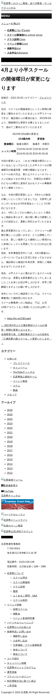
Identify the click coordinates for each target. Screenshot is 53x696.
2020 (10, 437)
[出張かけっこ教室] (12, 525)
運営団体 (12, 672)
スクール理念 (20, 577)
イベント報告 (20, 381)
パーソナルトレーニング (20, 622)
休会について (20, 649)
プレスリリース (21, 363)
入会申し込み (20, 640)
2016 (10, 455)
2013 (10, 468)
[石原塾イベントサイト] (14, 520)
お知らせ (12, 358)
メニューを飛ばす (10, 23)
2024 (10, 419)
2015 (10, 459)
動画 (15, 390)
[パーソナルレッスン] (13, 514)
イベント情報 (14, 604)
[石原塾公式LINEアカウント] (17, 531)
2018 (10, 446)
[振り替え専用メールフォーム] (12, 480)
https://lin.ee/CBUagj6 (19, 318)
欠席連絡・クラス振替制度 (27, 645)
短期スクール (20, 609)
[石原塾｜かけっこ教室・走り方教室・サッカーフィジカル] (26, 8)
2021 (10, 432)
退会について (20, 654)
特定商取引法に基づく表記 (21, 681)
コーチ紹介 (13, 658)
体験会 (16, 614)
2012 (10, 473)
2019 (10, 441)
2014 (10, 464)
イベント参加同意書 (24, 618)
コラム (16, 385)
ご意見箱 (12, 685)
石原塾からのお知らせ (19, 627)
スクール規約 (20, 600)
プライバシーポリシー (19, 676)
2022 (10, 428)
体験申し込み (20, 636)
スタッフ (12, 394)
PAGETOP (7, 537)
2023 (10, 423)
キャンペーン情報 (16, 663)
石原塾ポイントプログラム (21, 667)
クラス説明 (19, 586)
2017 (10, 450)
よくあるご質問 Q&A (25, 595)
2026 (10, 410)
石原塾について (15, 573)
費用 (15, 591)
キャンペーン (20, 367)
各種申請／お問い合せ (19, 631)
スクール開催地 (21, 582)
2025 (10, 414)
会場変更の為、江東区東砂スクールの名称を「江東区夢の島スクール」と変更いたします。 (26, 339)
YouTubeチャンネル (24, 372)
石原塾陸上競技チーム (25, 376)
